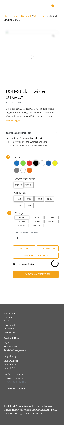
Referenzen (9, 332)
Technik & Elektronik (20, 16)
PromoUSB (9, 368)
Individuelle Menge (26, 232)
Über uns (8, 317)
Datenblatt (49, 248)
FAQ (6, 342)
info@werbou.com (16, 388)
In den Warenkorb (37, 274)
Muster (25, 248)
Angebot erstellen (37, 255)
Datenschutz (10, 325)
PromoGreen (10, 364)
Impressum (9, 328)
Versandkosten (11, 346)
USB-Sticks (39, 16)
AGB (6, 321)
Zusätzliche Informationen (18, 132)
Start (6, 16)
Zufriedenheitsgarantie (15, 350)
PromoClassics (11, 360)
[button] (58, 4)
